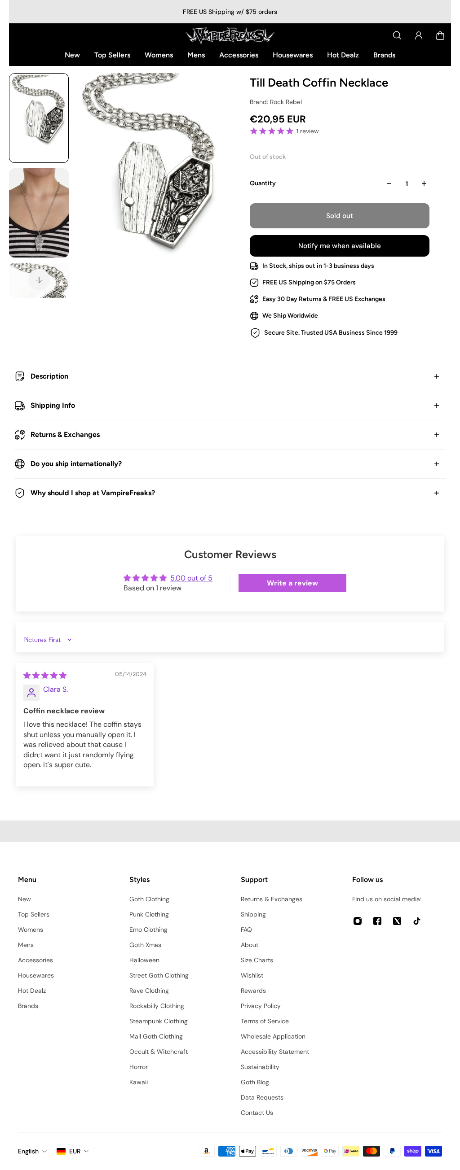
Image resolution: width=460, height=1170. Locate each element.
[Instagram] (357, 921)
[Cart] (440, 35)
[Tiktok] (417, 921)
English (28, 1151)
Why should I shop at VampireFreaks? (93, 493)
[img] (44, 675)
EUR (74, 1151)
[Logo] (230, 35)
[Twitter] (397, 921)
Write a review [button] (292, 583)
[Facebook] (377, 921)
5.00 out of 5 (191, 578)
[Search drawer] (397, 35)
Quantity (263, 183)
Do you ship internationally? (76, 463)
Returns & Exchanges (65, 434)
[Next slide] (39, 280)
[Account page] (418, 35)
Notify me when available (339, 245)
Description (49, 376)
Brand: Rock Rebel (276, 102)
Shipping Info (53, 405)
